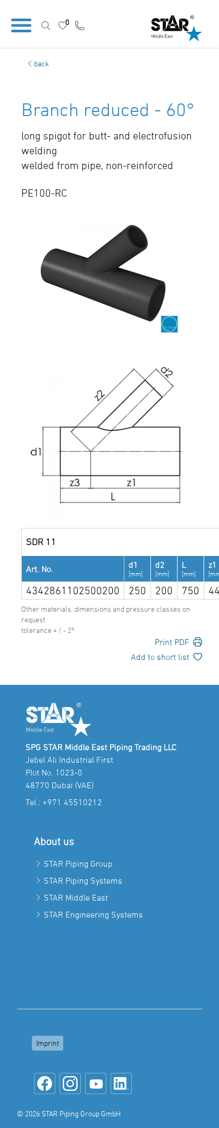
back (41, 63)
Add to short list (160, 657)
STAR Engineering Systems (93, 914)
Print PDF (172, 642)
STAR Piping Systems (83, 880)
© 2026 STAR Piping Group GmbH (69, 1113)
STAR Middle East (76, 897)
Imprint (47, 1042)
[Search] (45, 25)
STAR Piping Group (78, 863)
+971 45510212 (72, 802)
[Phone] (79, 25)
